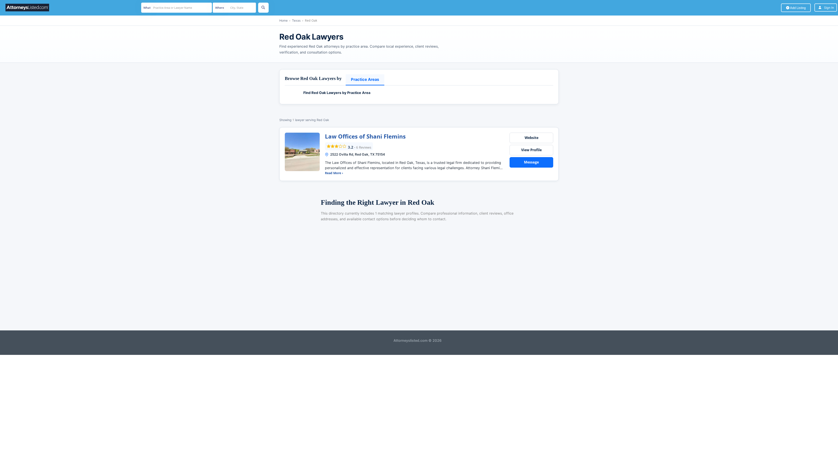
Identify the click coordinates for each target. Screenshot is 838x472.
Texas (296, 20)
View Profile (531, 150)
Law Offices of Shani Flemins (365, 136)
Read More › (334, 173)
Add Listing (797, 8)
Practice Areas (365, 79)
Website (531, 137)
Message (531, 162)
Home (283, 20)
